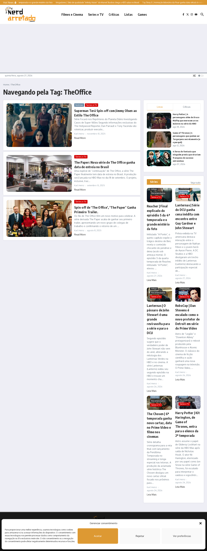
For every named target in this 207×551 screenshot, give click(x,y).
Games (142, 14)
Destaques (184, 188)
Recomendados (158, 193)
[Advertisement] (103, 48)
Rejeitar (140, 536)
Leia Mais (152, 280)
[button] (200, 523)
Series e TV (96, 14)
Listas (128, 14)
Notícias (79, 105)
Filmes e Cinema (72, 14)
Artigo (154, 189)
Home (6, 84)
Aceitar (98, 536)
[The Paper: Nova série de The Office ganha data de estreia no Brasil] (39, 173)
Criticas (114, 14)
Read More (80, 138)
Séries (154, 181)
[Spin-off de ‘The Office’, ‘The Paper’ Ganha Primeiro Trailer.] (39, 218)
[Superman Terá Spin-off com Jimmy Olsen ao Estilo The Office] (39, 125)
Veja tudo (196, 182)
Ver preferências (182, 536)
